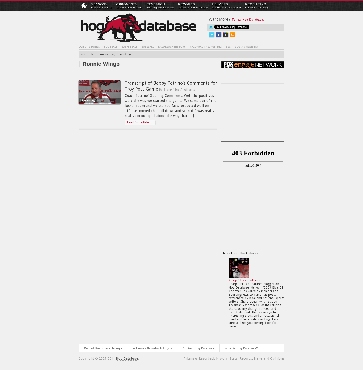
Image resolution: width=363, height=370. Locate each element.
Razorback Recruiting (206, 46)
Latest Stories (89, 46)
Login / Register (246, 46)
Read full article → (140, 122)
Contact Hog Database (198, 348)
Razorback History (172, 46)
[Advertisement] (252, 115)
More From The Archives (240, 253)
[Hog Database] (138, 27)
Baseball (148, 46)
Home (104, 54)
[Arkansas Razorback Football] (84, 7)
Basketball (129, 46)
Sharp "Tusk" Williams (244, 280)
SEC (228, 46)
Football (111, 46)
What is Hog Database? (241, 348)
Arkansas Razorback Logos (152, 348)
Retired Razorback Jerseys (103, 348)
